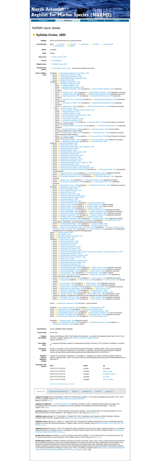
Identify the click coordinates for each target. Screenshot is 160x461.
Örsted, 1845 (67, 80)
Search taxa (68, 20)
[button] (34, 34)
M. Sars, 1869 (69, 322)
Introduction (43, 20)
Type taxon (42, 57)
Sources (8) (41, 391)
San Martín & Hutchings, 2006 (75, 166)
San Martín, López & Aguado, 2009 (77, 147)
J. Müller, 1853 (71, 103)
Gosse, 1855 (69, 94)
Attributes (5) (86, 391)
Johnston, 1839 (87, 280)
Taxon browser (92, 20)
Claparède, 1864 (70, 225)
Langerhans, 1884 (73, 119)
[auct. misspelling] (72, 99)
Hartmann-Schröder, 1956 (73, 257)
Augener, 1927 (68, 313)
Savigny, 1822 (69, 122)
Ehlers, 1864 (70, 117)
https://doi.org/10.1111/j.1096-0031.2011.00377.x (83, 418)
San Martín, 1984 (72, 197)
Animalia (62, 44)
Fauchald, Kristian (109, 374)
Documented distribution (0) (58, 391)
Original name (41, 64)
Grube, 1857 (69, 145)
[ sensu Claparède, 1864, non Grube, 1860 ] (77, 227)
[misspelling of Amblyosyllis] (74, 169)
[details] (64, 339)
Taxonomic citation (42, 349)
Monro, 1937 (71, 253)
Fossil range (42, 332)
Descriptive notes (42, 344)
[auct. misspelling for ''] (77, 220)
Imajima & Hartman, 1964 (74, 126)
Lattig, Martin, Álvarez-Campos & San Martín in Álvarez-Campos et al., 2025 (91, 252)
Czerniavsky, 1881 (71, 287)
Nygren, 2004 (70, 85)
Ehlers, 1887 (69, 241)
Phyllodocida (108, 44)
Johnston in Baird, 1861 (71, 175)
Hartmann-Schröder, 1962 (74, 255)
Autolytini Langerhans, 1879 (70, 84)
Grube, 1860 (69, 106)
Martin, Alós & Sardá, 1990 (73, 152)
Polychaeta (85, 44)
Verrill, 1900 (68, 173)
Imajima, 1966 (71, 141)
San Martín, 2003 (69, 154)
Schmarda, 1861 (70, 278)
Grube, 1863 (66, 238)
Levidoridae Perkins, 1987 (61, 68)
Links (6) (98, 391)
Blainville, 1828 (71, 129)
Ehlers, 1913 (64, 234)
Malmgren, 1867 (68, 150)
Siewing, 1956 (65, 309)
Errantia (96, 44)
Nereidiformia (59, 46)
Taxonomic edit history (41, 365)
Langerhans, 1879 (72, 120)
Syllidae (72, 46)
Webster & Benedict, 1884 (73, 78)
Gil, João (106, 377)
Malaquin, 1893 (71, 89)
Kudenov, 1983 (71, 77)
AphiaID (43, 41)
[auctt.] (64, 280)
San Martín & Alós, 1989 (76, 115)
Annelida (73, 44)
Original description (42, 337)
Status (44, 50)
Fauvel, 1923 (70, 194)
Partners (117, 20)
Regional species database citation (43, 358)
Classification (41, 44)
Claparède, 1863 (70, 157)
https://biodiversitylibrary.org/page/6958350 (84, 338)
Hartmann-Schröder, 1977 (70, 236)
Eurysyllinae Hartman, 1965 (69, 307)
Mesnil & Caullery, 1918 (72, 196)
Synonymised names (41, 68)
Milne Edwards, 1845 (73, 87)
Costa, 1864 (67, 180)
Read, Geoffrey (108, 379)
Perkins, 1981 (69, 243)
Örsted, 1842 (72, 133)
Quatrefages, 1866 (71, 182)
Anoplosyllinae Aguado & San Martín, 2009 (74, 73)
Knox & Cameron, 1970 (71, 155)
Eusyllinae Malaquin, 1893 (69, 143)
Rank (44, 53)
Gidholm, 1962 (69, 148)
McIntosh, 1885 (69, 199)
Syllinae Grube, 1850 (67, 239)
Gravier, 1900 (65, 232)
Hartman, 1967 (71, 113)
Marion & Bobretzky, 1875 (72, 266)
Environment (41, 329)
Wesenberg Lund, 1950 (72, 176)
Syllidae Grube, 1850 (60, 64)
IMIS (91, 413)
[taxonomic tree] (55, 384)
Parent (44, 60)
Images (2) (109, 391)
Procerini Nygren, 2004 (68, 108)
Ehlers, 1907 (71, 140)
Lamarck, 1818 (60, 57)
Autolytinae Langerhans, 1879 (70, 82)
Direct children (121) (41, 74)
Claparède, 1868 (70, 75)
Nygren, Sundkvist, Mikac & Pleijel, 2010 (78, 110)
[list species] (63, 384)
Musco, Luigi (107, 371)
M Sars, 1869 (69, 185)
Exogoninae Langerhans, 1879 (70, 187)
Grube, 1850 (70, 92)
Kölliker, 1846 (69, 203)
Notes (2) (75, 391)
